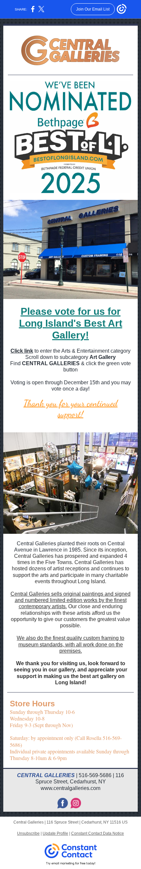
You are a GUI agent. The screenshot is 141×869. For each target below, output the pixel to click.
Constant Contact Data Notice (97, 833)
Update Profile (55, 833)
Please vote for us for (71, 311)
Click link (21, 351)
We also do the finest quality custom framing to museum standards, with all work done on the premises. (70, 644)
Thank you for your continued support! (71, 408)
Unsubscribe (28, 833)
